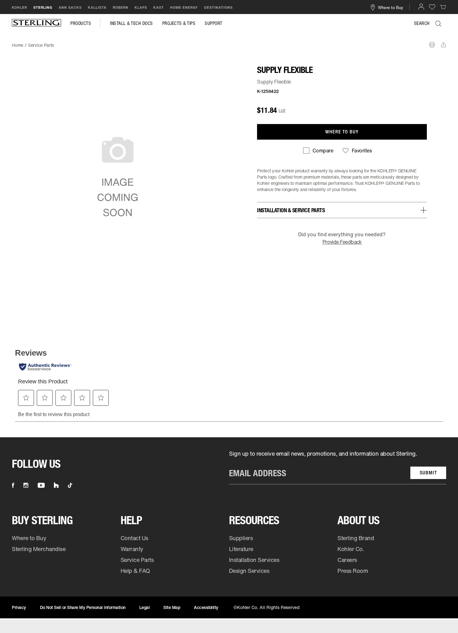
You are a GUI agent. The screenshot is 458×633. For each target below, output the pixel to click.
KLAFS (141, 7)
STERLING (42, 7)
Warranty (132, 549)
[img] (36, 23)
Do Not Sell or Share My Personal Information (83, 607)
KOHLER (19, 7)
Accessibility (206, 607)
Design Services (249, 571)
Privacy (19, 607)
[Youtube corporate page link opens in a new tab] (41, 485)
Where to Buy (29, 538)
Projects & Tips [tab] (179, 23)
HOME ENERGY (184, 7)
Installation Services (254, 560)
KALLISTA (97, 7)
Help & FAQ (135, 571)
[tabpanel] (229, 42)
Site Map (171, 607)
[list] (337, 467)
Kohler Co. (350, 549)
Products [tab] (80, 23)
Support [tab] (213, 23)
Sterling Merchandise (38, 549)
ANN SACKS (70, 7)
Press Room (352, 571)
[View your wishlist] (432, 6)
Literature (241, 549)
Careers (347, 560)
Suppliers (241, 538)
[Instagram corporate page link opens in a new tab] (25, 485)
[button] (421, 6)
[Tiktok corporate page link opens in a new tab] (70, 485)
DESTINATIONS (218, 7)
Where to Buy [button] (390, 7)
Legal (144, 607)
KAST (158, 7)
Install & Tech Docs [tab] (131, 23)
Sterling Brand (355, 538)
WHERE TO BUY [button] (342, 132)
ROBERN (120, 7)
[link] (443, 6)
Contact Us (134, 538)
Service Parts (137, 560)
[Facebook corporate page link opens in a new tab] (13, 485)
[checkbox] (318, 150)
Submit (428, 473)
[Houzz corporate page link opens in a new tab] (56, 485)
